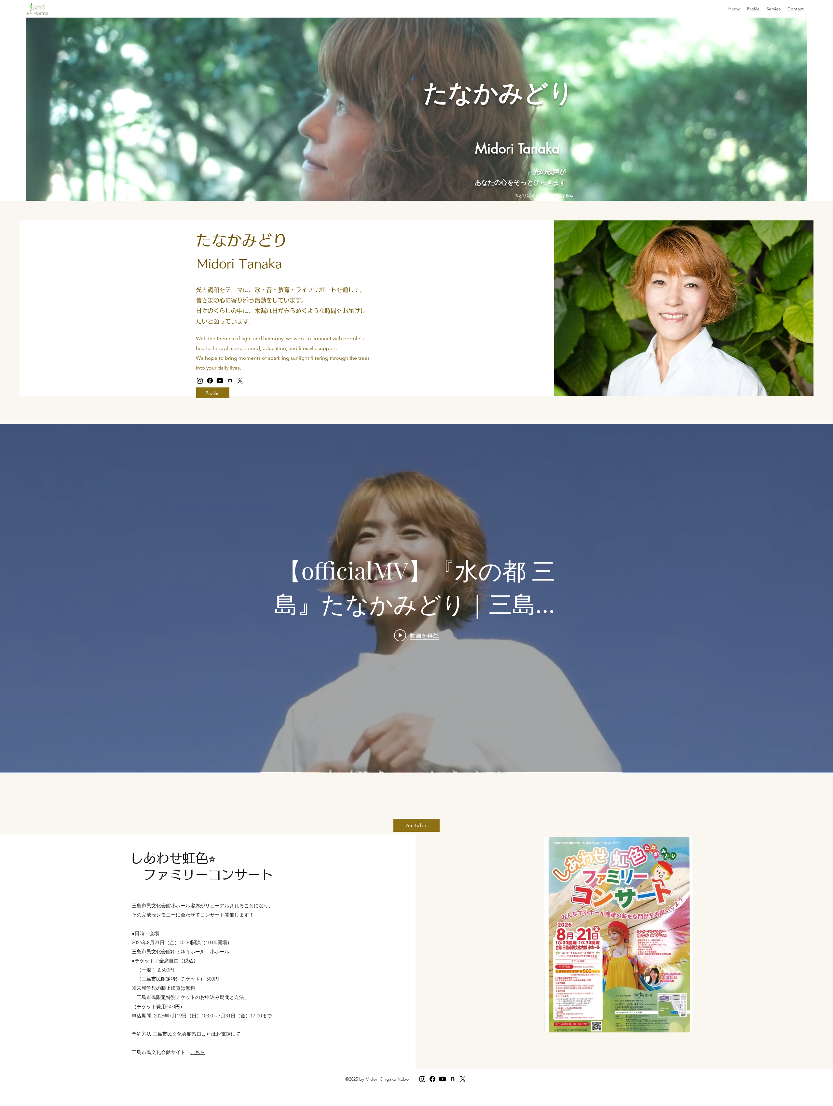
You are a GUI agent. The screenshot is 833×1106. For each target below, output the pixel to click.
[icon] (230, 381)
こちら (197, 1052)
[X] (240, 381)
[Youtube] (220, 381)
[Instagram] (200, 381)
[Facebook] (210, 381)
